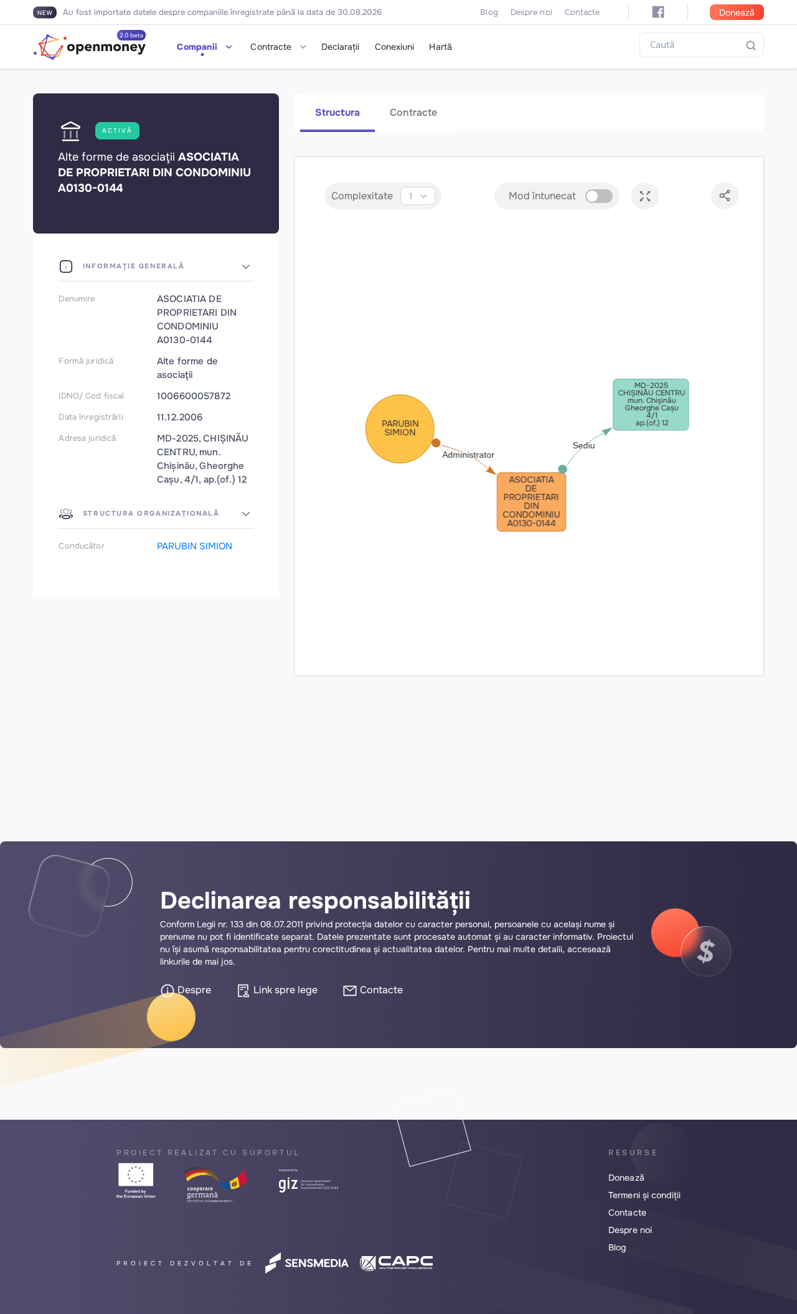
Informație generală (132, 266)
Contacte (582, 12)
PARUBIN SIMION (194, 546)
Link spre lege (284, 989)
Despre (193, 989)
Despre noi (531, 12)
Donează (737, 12)
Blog (489, 12)
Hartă (440, 46)
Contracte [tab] (413, 112)
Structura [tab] (337, 112)
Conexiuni (395, 46)
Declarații (340, 46)
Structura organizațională (149, 513)
